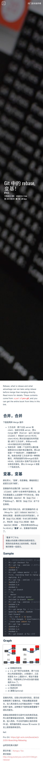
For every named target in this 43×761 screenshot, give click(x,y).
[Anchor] (15, 553)
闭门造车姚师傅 (34, 3)
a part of (21, 398)
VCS (7, 192)
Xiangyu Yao (18, 751)
